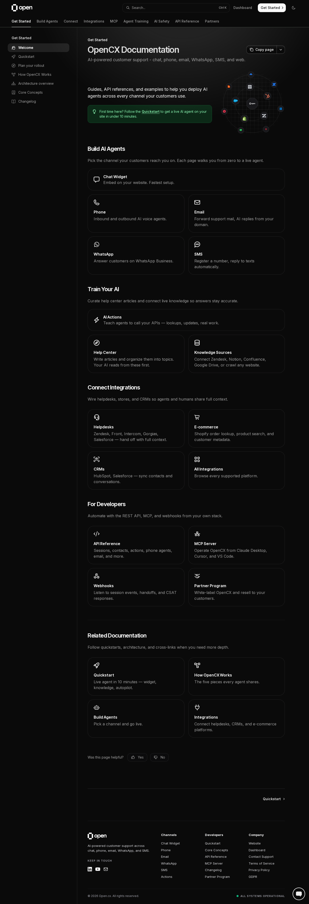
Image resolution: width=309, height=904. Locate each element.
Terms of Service (261, 863)
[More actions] (281, 50)
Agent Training (136, 21)
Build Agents (47, 21)
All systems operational (262, 896)
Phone (166, 850)
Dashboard (257, 850)
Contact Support (261, 856)
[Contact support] (106, 869)
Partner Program (217, 877)
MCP (114, 21)
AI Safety (161, 21)
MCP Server (214, 863)
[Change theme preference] (293, 8)
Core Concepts (216, 850)
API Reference (187, 21)
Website (255, 843)
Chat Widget (170, 843)
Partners (212, 21)
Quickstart (151, 111)
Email (165, 856)
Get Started (21, 21)
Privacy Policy (259, 870)
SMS (164, 870)
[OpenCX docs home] (97, 836)
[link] (186, 179)
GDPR (253, 877)
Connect (71, 21)
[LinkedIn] (90, 869)
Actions (166, 877)
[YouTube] (97, 869)
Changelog (213, 870)
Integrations (94, 21)
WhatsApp (169, 863)
